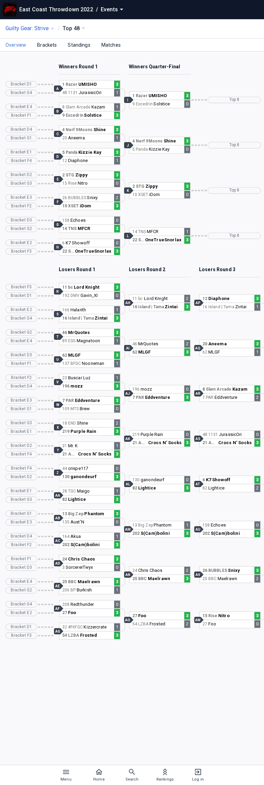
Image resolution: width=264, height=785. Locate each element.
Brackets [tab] (47, 45)
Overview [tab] (16, 45)
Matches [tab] (111, 45)
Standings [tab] (79, 45)
